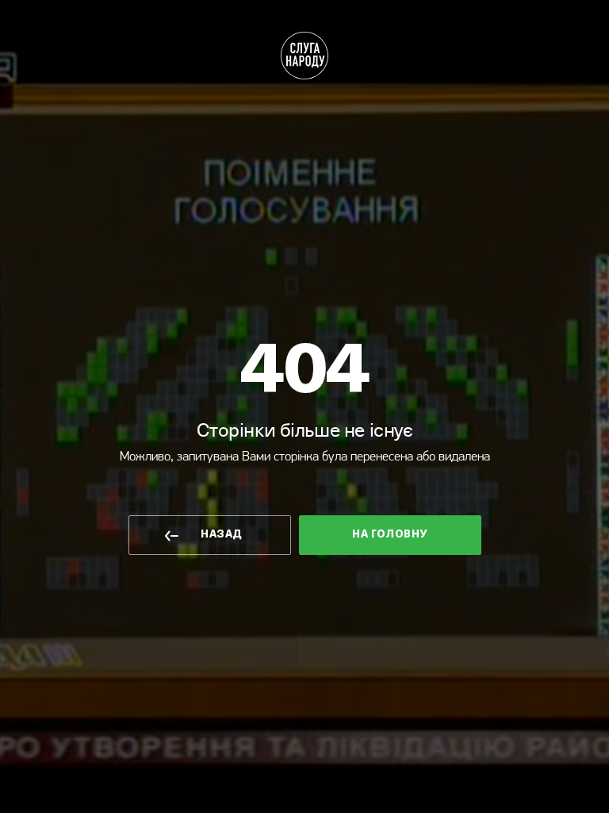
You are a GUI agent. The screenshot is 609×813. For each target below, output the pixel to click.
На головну (389, 535)
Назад (221, 535)
